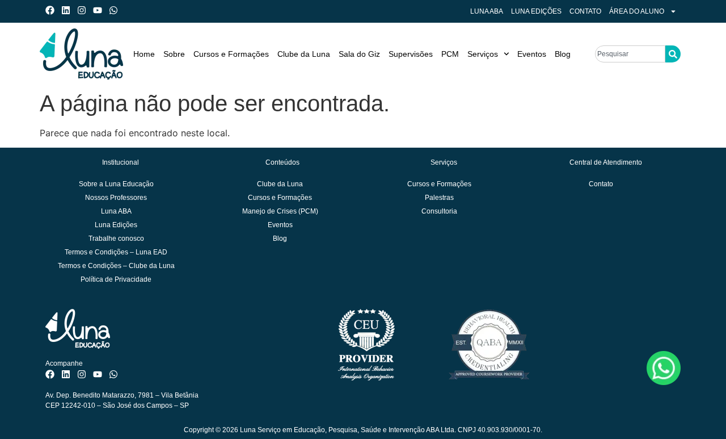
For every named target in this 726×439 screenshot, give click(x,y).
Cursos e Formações (231, 53)
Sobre (174, 53)
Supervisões (411, 53)
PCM (450, 53)
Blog (563, 53)
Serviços (482, 53)
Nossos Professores (116, 198)
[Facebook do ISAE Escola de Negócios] (52, 10)
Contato (585, 11)
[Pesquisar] (673, 53)
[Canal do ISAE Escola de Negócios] (100, 10)
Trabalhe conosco (116, 239)
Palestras (439, 198)
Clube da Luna (303, 53)
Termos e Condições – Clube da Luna (116, 266)
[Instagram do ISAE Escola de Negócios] (84, 10)
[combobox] (630, 53)
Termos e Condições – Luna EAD (116, 252)
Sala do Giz (359, 53)
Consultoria (439, 211)
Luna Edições (536, 11)
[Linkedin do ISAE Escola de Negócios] (68, 10)
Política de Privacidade (116, 279)
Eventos (531, 53)
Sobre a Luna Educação (116, 184)
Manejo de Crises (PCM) (280, 211)
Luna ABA (486, 11)
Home (144, 53)
